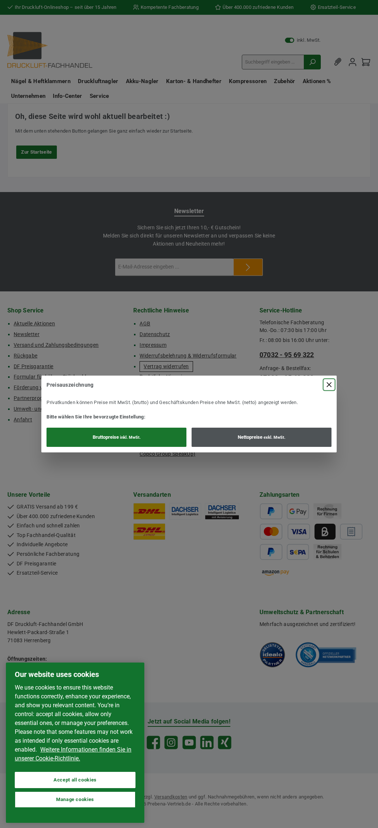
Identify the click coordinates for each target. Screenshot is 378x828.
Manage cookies (75, 799)
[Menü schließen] (329, 385)
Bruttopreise (117, 437)
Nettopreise (261, 437)
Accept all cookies (75, 780)
